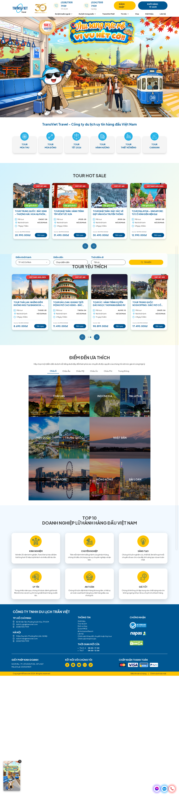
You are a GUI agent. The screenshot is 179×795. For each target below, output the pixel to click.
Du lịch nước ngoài (62, 14)
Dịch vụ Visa (82, 626)
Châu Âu (66, 371)
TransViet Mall (108, 14)
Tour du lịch (82, 624)
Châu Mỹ (80, 371)
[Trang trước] (82, 337)
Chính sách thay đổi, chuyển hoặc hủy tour (95, 636)
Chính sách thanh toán (87, 639)
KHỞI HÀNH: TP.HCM (153, 5)
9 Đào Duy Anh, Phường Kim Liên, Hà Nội (31, 636)
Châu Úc (94, 371)
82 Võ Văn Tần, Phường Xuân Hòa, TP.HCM (32, 622)
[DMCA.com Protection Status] (136, 643)
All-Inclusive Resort (85, 631)
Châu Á (53, 371)
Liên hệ (163, 14)
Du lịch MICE (82, 629)
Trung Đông (123, 371)
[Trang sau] (97, 337)
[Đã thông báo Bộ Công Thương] (138, 626)
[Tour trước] (85, 246)
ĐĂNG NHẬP (122, 5)
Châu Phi (108, 371)
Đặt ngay (41, 235)
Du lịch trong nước (86, 14)
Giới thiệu (149, 14)
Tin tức (124, 14)
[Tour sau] (94, 246)
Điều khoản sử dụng (139, 673)
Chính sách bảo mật (158, 673)
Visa (137, 14)
